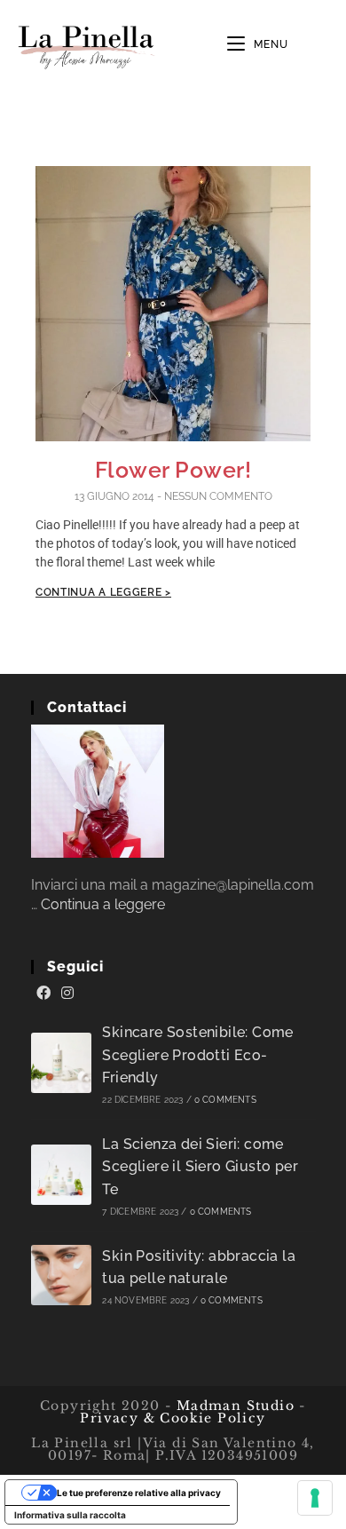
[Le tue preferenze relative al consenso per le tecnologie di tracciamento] (315, 1498)
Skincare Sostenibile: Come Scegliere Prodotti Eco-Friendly (197, 1055)
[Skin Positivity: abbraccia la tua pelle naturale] (61, 1275)
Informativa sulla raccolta (70, 1514)
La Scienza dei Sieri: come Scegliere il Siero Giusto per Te (200, 1167)
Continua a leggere (103, 904)
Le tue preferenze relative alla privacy (139, 1492)
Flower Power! (173, 469)
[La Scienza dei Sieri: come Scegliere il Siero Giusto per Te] (61, 1175)
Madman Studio (233, 1406)
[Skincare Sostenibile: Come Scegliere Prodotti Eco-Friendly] (61, 1063)
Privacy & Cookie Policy (172, 1418)
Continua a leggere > (103, 592)
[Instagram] (67, 993)
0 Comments (225, 1100)
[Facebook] (43, 993)
